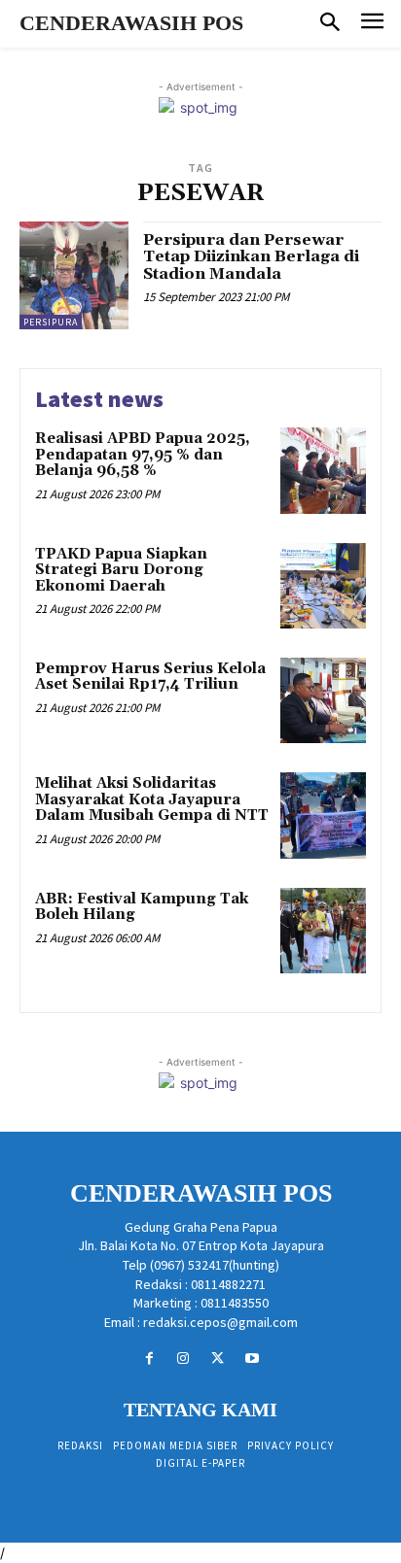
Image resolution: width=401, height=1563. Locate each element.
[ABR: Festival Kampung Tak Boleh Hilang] (323, 930)
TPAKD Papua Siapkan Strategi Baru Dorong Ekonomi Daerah (121, 570)
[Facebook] (149, 1358)
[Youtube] (251, 1358)
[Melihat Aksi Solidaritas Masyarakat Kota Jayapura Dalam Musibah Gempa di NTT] (323, 815)
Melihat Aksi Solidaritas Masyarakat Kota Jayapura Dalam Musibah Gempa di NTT (152, 799)
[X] (217, 1358)
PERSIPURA (50, 322)
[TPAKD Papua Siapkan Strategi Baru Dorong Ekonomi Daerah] (323, 586)
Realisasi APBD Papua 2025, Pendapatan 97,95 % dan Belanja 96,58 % (142, 454)
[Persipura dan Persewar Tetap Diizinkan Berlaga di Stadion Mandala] (73, 275)
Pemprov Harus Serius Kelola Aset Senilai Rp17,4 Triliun (150, 677)
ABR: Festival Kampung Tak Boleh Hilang (141, 907)
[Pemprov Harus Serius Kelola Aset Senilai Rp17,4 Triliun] (323, 700)
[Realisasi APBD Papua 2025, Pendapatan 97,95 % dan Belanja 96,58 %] (323, 470)
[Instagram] (183, 1358)
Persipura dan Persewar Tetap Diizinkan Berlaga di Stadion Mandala (251, 257)
